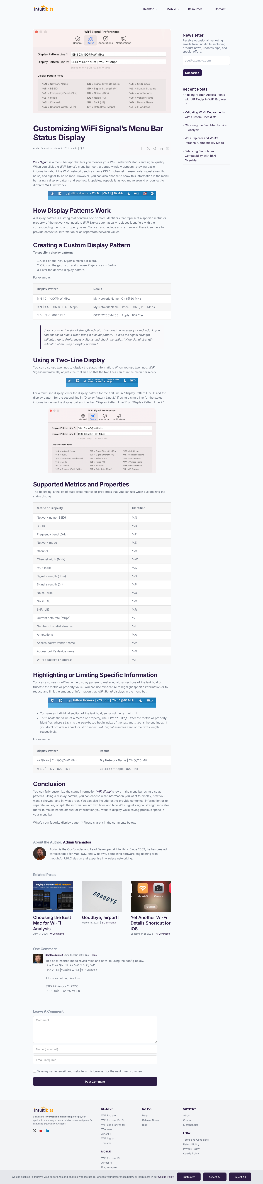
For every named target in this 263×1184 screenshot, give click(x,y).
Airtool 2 (106, 1133)
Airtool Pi (106, 1162)
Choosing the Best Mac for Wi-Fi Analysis (52, 923)
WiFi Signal (107, 1138)
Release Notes (150, 1120)
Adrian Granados (42, 148)
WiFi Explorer (109, 1115)
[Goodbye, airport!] (102, 883)
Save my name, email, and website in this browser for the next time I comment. (90, 1071)
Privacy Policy (191, 1148)
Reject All (240, 1176)
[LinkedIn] (161, 148)
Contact (188, 1120)
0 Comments (57, 933)
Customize (188, 1176)
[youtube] (41, 1130)
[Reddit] (155, 148)
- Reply (93, 955)
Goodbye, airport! (100, 917)
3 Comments (109, 922)
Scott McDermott (54, 955)
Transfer (106, 1143)
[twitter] (34, 1130)
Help (145, 1115)
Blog (144, 1124)
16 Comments (163, 933)
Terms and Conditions (196, 1139)
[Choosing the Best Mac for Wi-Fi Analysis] (53, 883)
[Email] (167, 148)
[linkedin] (47, 1130)
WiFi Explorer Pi (110, 1158)
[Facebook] (142, 148)
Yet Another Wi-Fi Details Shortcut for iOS (151, 923)
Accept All (215, 1176)
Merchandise (190, 1124)
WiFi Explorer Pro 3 (112, 1120)
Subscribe (192, 73)
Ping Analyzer (109, 1167)
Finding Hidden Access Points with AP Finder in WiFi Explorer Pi (206, 99)
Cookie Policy (191, 1153)
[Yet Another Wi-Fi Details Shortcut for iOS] (151, 883)
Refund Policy (191, 1144)
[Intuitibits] (44, 6)
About (186, 1115)
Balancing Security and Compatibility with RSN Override (200, 155)
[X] (148, 148)
